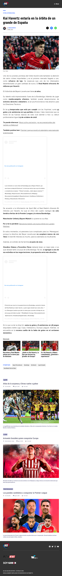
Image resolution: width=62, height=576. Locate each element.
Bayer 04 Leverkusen (17, 365)
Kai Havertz (33, 365)
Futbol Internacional (9, 13)
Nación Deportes (25, 201)
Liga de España (41, 365)
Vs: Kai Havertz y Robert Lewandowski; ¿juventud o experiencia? (49, 354)
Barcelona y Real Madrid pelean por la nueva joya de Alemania (11, 354)
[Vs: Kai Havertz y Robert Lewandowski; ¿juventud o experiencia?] (49, 346)
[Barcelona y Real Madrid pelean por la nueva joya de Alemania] (11, 346)
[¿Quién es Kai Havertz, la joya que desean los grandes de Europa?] (30, 346)
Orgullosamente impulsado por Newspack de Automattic (18, 573)
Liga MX (5, 380)
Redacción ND (12, 27)
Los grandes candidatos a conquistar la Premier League (25, 493)
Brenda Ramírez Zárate (9, 441)
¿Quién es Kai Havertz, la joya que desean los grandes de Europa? (30, 354)
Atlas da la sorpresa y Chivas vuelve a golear (20, 384)
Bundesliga (26, 365)
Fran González (8, 386)
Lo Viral (5, 434)
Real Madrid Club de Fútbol (10, 368)
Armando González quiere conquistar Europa (20, 438)
